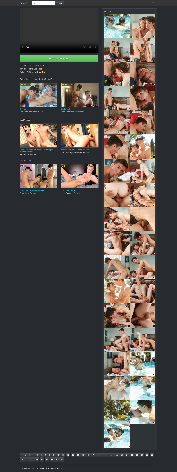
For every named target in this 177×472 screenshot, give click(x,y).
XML (61, 468)
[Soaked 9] (117, 122)
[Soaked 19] (117, 243)
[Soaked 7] (117, 98)
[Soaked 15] (117, 195)
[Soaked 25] (117, 315)
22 (117, 455)
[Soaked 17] (117, 219)
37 (57, 459)
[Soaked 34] (142, 412)
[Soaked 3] (117, 50)
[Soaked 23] (117, 291)
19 (103, 455)
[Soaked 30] (142, 364)
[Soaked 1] (117, 26)
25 (132, 455)
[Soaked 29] (117, 364)
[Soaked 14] (142, 171)
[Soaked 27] (117, 340)
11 (63, 455)
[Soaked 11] (117, 146)
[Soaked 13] (117, 171)
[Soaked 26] (142, 315)
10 (58, 455)
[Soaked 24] (142, 291)
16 (88, 455)
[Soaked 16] (142, 195)
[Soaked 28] (142, 340)
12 (68, 455)
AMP (47, 468)
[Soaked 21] (117, 267)
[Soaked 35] (117, 436)
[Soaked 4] (142, 50)
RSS (153, 3)
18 (98, 455)
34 (42, 459)
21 (112, 455)
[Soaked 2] (142, 26)
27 (142, 455)
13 (73, 455)
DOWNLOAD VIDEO (59, 58)
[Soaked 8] (142, 98)
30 (22, 459)
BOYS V (24, 3)
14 (78, 455)
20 (107, 455)
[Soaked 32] (142, 388)
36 (52, 459)
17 (93, 455)
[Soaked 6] (142, 74)
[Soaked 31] (117, 388)
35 (47, 459)
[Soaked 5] (117, 74)
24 (127, 455)
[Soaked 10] (142, 122)
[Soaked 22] (142, 267)
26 (137, 455)
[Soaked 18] (142, 219)
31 (27, 459)
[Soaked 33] (117, 412)
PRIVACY (54, 468)
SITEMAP (40, 468)
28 (147, 455)
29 (152, 455)
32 (32, 459)
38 (62, 459)
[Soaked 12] (142, 146)
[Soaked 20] (142, 243)
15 (83, 455)
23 (122, 455)
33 (37, 459)
